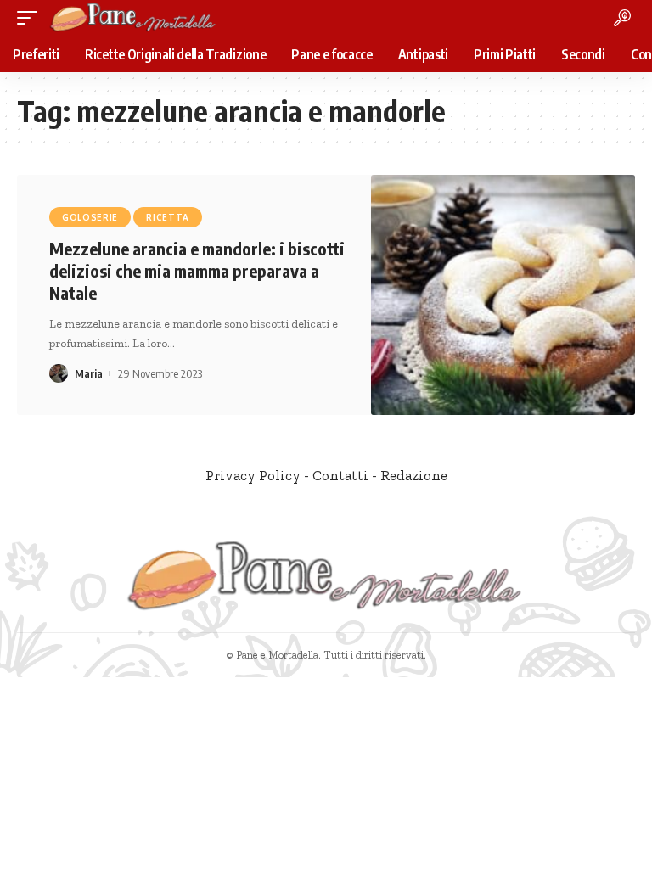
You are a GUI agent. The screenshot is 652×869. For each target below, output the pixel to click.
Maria (89, 373)
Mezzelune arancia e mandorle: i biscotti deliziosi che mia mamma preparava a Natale (197, 270)
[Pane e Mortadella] (133, 18)
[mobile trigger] (31, 18)
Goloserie (90, 217)
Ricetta (167, 217)
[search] (622, 17)
